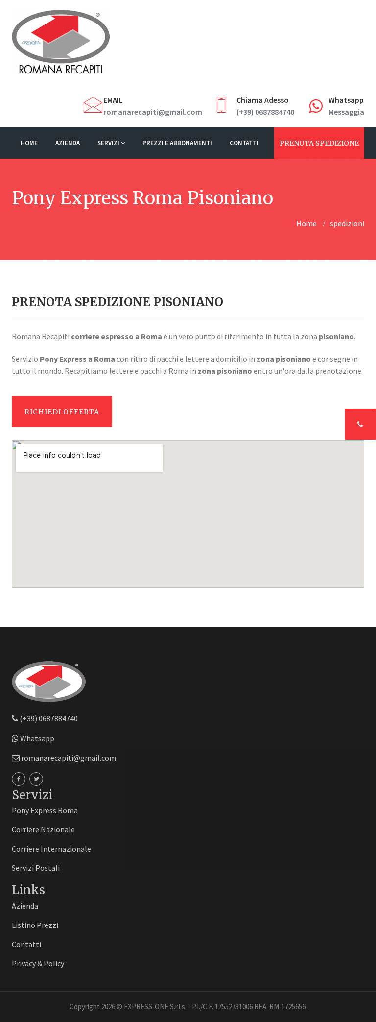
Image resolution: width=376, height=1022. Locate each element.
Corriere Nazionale (43, 829)
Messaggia (346, 112)
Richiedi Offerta (61, 411)
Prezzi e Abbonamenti (177, 143)
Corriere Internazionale (51, 848)
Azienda (67, 143)
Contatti (244, 143)
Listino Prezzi (35, 925)
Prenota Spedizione (319, 143)
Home (29, 143)
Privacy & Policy (38, 963)
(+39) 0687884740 (265, 112)
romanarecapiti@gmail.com (152, 112)
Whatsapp (36, 738)
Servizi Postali (36, 868)
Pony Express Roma (45, 810)
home (306, 223)
